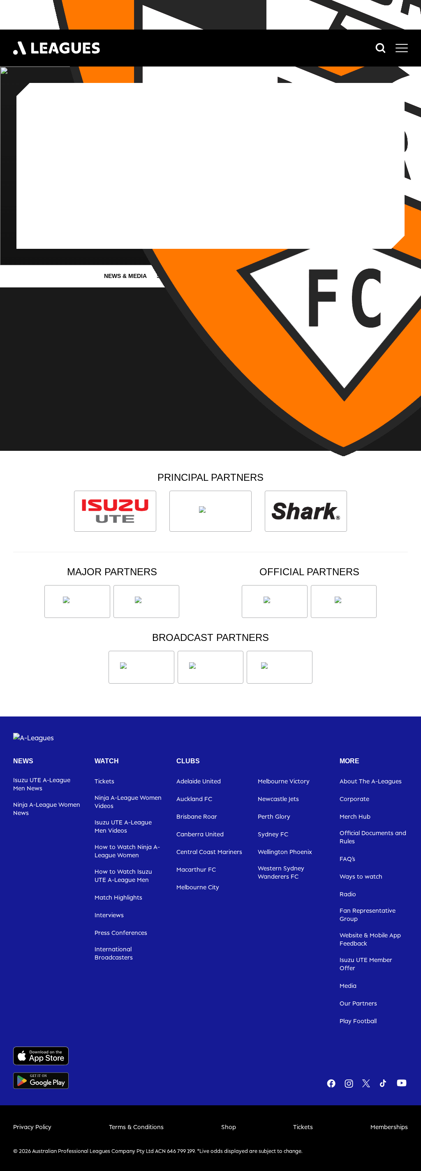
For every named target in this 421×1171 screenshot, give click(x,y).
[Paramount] (210, 667)
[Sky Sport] (279, 667)
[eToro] (146, 602)
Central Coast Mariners (209, 851)
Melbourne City (197, 887)
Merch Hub (355, 816)
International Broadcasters (114, 953)
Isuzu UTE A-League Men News (41, 784)
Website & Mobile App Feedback (370, 939)
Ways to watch (361, 876)
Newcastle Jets (278, 798)
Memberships (389, 1126)
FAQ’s (347, 858)
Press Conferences (121, 932)
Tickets (104, 781)
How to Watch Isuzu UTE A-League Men (123, 875)
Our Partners (358, 1003)
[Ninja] (210, 511)
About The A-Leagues (371, 781)
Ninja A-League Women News (46, 808)
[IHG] (343, 602)
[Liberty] (77, 602)
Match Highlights (118, 897)
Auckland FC (194, 798)
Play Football (358, 1020)
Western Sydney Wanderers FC (281, 872)
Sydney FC (273, 834)
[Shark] (306, 511)
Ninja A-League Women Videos (128, 801)
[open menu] (402, 48)
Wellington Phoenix (285, 851)
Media (348, 985)
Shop (228, 1126)
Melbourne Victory (284, 781)
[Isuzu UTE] (115, 511)
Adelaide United (198, 781)
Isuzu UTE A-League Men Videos (123, 826)
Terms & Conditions (136, 1126)
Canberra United (200, 834)
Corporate (354, 798)
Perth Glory (274, 816)
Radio (348, 894)
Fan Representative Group (368, 914)
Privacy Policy (32, 1126)
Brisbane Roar (196, 816)
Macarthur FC (196, 869)
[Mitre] (274, 602)
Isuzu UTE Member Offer (366, 963)
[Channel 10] (141, 667)
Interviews (109, 915)
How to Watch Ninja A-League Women (127, 851)
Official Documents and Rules (373, 837)
